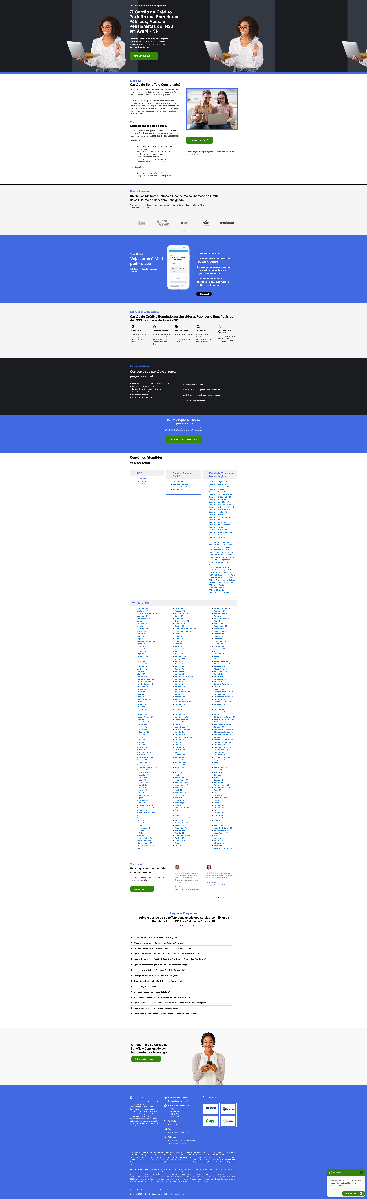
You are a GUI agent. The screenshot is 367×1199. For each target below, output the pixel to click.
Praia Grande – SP (220, 641)
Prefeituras (143, 603)
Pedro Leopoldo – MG (182, 835)
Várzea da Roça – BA (221, 830)
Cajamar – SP (141, 740)
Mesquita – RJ (180, 777)
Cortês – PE (141, 815)
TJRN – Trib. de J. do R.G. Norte (220, 572)
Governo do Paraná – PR (217, 515)
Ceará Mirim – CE (143, 795)
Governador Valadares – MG (185, 631)
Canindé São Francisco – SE (146, 752)
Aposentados (141, 479)
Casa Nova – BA (142, 782)
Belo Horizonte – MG (144, 699)
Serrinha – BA (218, 765)
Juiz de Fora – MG (181, 719)
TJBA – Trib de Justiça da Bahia (220, 560)
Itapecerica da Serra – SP (184, 676)
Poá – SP (217, 621)
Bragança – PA (142, 714)
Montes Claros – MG (182, 785)
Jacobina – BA (180, 704)
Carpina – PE (141, 780)
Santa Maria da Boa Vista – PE (224, 702)
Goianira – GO (180, 624)
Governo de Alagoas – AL (218, 482)
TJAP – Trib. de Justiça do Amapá (221, 555)
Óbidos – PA (179, 810)
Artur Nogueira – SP (144, 669)
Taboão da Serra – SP (221, 785)
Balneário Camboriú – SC (145, 679)
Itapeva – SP (179, 684)
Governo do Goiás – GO (217, 499)
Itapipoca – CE (180, 687)
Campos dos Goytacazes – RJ (147, 767)
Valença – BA (218, 825)
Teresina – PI (218, 800)
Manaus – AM (180, 765)
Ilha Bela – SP (180, 651)
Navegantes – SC (181, 793)
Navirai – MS (179, 795)
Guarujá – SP (179, 639)
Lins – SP (178, 742)
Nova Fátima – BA (181, 800)
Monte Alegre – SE (181, 782)
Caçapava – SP (142, 730)
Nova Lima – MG (181, 805)
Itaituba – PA (179, 669)
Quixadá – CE (218, 644)
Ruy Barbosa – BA (220, 679)
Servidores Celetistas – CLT (182, 484)
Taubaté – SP (218, 795)
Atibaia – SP (141, 674)
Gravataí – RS (179, 634)
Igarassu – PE (180, 649)
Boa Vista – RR (142, 709)
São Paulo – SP (219, 745)
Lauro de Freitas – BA (182, 730)
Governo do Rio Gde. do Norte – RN (221, 525)
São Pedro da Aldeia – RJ (223, 747)
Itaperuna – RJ (180, 679)
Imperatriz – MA (180, 656)
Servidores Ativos (179, 482)
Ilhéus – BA (179, 654)
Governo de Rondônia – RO (218, 527)
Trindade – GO (219, 808)
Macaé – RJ (179, 752)
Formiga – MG (180, 611)
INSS (139, 473)
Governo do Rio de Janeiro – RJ (220, 522)
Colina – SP (141, 803)
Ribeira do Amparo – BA (222, 659)
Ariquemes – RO (142, 666)
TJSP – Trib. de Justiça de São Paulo (222, 575)
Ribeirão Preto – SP (221, 669)
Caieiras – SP (141, 734)
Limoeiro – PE (180, 734)
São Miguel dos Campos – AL (224, 742)
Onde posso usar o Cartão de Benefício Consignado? (156, 975)
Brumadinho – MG (143, 722)
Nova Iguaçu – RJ (181, 803)
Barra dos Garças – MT (145, 684)
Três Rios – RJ (219, 805)
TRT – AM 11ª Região (216, 585)
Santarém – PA (219, 709)
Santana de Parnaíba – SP (223, 707)
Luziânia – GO (180, 750)
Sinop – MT (218, 770)
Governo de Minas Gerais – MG (220, 510)
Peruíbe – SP (179, 838)
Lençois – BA (179, 732)
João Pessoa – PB (181, 712)
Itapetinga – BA (180, 682)
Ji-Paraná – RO (180, 709)
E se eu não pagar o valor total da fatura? (152, 992)
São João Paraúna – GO (222, 724)
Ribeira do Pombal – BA (222, 661)
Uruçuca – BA (218, 823)
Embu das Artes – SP (144, 841)
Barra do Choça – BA (144, 682)
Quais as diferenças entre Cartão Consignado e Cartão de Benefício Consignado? (169, 954)
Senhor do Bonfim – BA (222, 757)
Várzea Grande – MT (221, 833)
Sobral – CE (218, 772)
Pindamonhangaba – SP (222, 608)
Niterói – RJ (179, 798)
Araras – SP (141, 661)
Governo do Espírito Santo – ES (220, 497)
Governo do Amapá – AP (217, 484)
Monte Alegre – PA (181, 780)
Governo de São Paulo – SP (219, 535)
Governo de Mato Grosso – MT (220, 504)
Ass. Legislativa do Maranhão (219, 542)
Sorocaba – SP (219, 775)
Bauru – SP (140, 694)
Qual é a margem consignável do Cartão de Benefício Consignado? (163, 964)
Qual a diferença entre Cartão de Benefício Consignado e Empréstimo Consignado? (170, 959)
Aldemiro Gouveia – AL (145, 618)
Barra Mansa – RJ (143, 687)
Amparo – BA (141, 631)
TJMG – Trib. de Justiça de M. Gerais (222, 570)
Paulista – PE (179, 833)
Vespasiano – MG (220, 838)
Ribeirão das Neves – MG (223, 664)
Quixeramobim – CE (221, 646)
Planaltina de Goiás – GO (222, 618)
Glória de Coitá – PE (182, 621)
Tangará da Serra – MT (222, 788)
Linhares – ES (180, 740)
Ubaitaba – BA (219, 813)
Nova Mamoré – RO (182, 808)
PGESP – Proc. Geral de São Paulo (221, 552)
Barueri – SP (141, 692)
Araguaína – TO (142, 654)
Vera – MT (217, 835)
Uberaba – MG (219, 818)
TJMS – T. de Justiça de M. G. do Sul (221, 567)
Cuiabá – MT (141, 823)
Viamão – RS (218, 841)
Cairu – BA (140, 737)
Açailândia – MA (142, 611)
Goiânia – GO (179, 626)
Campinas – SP (142, 760)
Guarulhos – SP (180, 641)
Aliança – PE (141, 621)
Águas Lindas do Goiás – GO (147, 613)
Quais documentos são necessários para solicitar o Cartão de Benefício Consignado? (170, 1003)
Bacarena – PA (142, 676)
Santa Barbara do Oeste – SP (224, 692)
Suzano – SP (218, 782)
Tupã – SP (217, 810)
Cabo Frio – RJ (142, 727)
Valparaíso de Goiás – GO (223, 828)
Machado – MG (180, 762)
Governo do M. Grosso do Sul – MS (221, 507)
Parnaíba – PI (179, 825)
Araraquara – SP (142, 659)
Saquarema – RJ (219, 755)
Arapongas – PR (142, 656)
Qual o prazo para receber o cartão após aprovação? (156, 1008)
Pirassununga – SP (220, 613)
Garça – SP (179, 616)
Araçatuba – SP (142, 646)
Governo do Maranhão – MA (219, 502)
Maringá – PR (179, 772)
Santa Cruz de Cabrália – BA (224, 697)
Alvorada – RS (141, 626)
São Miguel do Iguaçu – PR (223, 740)
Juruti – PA (179, 724)
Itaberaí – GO (179, 661)
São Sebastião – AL (221, 752)
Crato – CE (140, 820)
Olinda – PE (179, 813)
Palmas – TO (179, 820)
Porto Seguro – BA (220, 636)
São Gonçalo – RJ (220, 722)
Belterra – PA (141, 702)
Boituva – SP (141, 712)
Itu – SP (177, 694)
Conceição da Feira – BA (145, 808)
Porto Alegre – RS (220, 629)
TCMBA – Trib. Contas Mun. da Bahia (222, 580)
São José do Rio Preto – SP (223, 730)
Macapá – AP (179, 757)
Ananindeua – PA (142, 634)
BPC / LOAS (141, 484)
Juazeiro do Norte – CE (183, 717)
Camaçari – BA (142, 747)
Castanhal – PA (142, 785)
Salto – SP (217, 687)
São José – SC (219, 727)
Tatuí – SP (217, 790)
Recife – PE (218, 651)
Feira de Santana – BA (144, 843)
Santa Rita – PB (219, 704)
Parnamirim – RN (181, 828)
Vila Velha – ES (219, 843)
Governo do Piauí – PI (216, 520)
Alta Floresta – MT (143, 624)
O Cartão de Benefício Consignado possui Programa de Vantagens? (163, 948)
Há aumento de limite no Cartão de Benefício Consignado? (159, 970)
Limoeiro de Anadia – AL (183, 737)
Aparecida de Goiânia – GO (146, 641)
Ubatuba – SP (218, 815)
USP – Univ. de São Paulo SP (219, 593)
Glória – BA (179, 618)
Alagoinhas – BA (142, 616)
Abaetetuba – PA (142, 608)
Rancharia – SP (219, 649)
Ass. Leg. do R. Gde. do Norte (219, 547)
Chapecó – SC (142, 798)
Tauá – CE (217, 793)
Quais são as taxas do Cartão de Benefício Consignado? (158, 981)
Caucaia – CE (141, 788)
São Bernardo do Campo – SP (224, 717)
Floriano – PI (141, 848)
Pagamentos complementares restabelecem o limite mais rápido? (162, 997)
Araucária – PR (142, 664)
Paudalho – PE (180, 830)
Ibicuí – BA (178, 646)
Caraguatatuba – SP (144, 772)
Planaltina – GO (219, 616)
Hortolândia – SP (181, 644)
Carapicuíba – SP (143, 775)
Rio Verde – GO (219, 676)
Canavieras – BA (142, 770)
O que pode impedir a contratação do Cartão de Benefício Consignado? (165, 1013)
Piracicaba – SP (219, 611)
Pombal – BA (218, 624)
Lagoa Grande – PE (181, 727)
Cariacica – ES (142, 777)
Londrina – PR (180, 745)
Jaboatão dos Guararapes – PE (186, 702)
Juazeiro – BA (180, 714)
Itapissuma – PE (180, 689)
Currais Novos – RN (143, 828)
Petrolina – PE (180, 841)
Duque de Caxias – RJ (144, 838)
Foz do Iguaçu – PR (182, 613)
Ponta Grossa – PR (220, 626)
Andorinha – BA (142, 636)
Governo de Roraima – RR (218, 530)
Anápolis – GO (142, 639)
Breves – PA (141, 719)
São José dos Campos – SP (224, 732)
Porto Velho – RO (220, 639)
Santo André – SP (220, 712)
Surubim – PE (218, 780)
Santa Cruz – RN (219, 694)
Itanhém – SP (179, 674)
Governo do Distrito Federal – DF (220, 494)
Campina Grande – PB (144, 755)
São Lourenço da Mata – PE (223, 734)
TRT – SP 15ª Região (216, 590)
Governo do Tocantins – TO (219, 537)
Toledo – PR (218, 803)
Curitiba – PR (141, 825)
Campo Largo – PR (143, 765)
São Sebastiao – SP (221, 750)
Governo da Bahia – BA (217, 489)
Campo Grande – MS (144, 762)
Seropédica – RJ (219, 760)
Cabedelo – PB (142, 724)
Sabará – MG (218, 682)
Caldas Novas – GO (143, 745)
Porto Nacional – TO (221, 634)
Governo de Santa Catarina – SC (220, 532)
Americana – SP (142, 629)
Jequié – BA (179, 707)
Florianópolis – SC (181, 608)
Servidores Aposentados (181, 487)
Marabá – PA (179, 767)
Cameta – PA (141, 750)
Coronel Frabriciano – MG (146, 813)
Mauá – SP (179, 775)
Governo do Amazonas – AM (219, 487)
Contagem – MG (142, 810)
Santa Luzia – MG (220, 699)
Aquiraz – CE (141, 644)
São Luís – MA (219, 737)
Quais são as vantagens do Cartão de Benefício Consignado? (160, 943)
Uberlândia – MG (220, 820)
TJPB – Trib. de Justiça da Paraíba (221, 577)
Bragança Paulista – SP (145, 717)
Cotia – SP (140, 818)
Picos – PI (178, 843)
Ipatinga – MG (180, 659)
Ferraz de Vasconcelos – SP (147, 846)
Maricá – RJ (179, 770)
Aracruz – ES (141, 651)
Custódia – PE (141, 833)
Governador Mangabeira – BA (185, 629)
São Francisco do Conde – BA (224, 719)
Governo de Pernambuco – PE (219, 517)
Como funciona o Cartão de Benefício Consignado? (156, 937)
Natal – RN (178, 790)
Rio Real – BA (218, 674)
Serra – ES (217, 762)
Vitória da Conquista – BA (223, 848)
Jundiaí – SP (179, 722)
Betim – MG (141, 707)
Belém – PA (141, 697)
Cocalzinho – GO (142, 800)
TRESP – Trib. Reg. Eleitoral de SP (221, 582)
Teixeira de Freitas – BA (222, 798)
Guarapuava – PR (181, 636)
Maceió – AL (179, 760)
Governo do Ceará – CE (217, 492)
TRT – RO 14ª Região (216, 588)
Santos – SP (218, 714)
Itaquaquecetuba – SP (182, 692)
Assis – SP (140, 671)
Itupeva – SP (179, 699)
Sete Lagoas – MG (220, 767)
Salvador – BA (219, 689)
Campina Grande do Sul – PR (147, 757)
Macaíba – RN (180, 755)
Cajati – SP (140, 742)
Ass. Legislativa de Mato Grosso (220, 545)
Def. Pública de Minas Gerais (219, 550)
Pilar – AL (178, 846)
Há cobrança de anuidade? (145, 986)
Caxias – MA (141, 793)
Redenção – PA (219, 654)
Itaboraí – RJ (179, 664)
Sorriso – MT (218, 777)
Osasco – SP (179, 815)
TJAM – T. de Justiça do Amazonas (221, 557)
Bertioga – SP (141, 704)
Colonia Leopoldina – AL (145, 805)
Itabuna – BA (179, 666)
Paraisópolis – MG (181, 823)
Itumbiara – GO (180, 697)
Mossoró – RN (180, 788)
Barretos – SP (141, 689)
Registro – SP (219, 656)
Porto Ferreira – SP (220, 631)
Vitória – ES (218, 846)
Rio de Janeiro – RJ (221, 671)
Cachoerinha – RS (143, 732)
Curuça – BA (141, 830)
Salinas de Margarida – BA (223, 684)
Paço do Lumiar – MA (182, 818)
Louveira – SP (180, 747)
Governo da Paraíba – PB (218, 512)
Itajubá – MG (179, 671)
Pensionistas (141, 481)
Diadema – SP (141, 835)
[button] (132, 223)
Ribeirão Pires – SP (220, 666)
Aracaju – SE (141, 649)
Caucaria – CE (142, 790)
